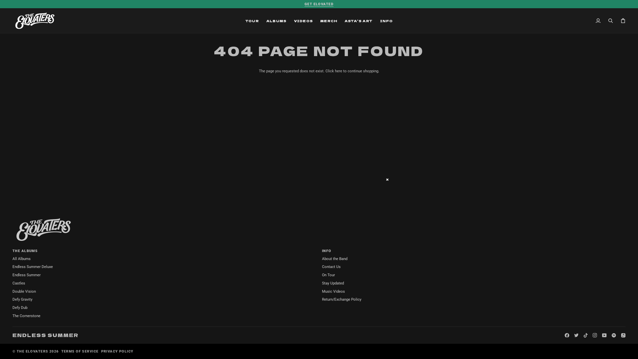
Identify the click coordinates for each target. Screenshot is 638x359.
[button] (252, 20)
